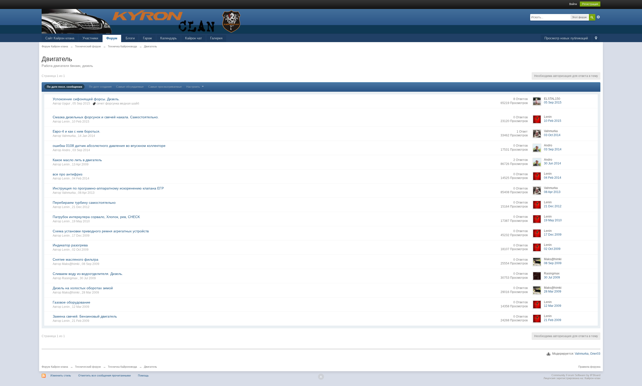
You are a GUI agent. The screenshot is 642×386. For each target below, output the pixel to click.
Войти (573, 4)
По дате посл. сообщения (64, 86)
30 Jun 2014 (552, 163)
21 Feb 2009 (552, 320)
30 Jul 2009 (552, 277)
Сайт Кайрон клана (59, 38)
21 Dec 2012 (552, 206)
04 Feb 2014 (552, 177)
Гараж (147, 38)
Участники (90, 38)
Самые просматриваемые (165, 86)
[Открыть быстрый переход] (596, 38)
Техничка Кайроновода (122, 366)
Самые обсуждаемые (130, 86)
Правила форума (589, 366)
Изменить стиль (60, 375)
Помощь (143, 375)
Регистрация (590, 4)
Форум (111, 38)
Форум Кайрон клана (55, 366)
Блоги (130, 38)
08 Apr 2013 (552, 192)
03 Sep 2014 (552, 149)
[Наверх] (321, 377)
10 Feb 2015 (552, 121)
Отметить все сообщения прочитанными (104, 375)
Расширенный (598, 17)
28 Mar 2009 (552, 291)
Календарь (168, 38)
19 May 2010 (553, 220)
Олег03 (595, 353)
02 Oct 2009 (552, 249)
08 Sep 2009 (552, 263)
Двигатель (150, 366)
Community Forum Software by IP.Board (575, 375)
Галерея (216, 38)
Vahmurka (582, 353)
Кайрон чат (193, 38)
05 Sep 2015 (552, 102)
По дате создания (100, 86)
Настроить (193, 86)
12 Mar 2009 (552, 306)
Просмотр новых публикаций (566, 38)
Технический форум (88, 366)
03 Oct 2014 (552, 135)
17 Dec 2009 (552, 234)
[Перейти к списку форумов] (142, 21)
